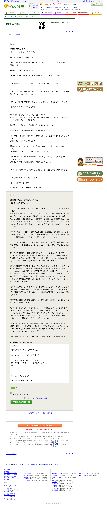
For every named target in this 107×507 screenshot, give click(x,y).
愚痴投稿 (26, 478)
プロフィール (31, 398)
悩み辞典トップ (33, 413)
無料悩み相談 (27, 473)
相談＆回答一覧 (47, 413)
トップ (43, 7)
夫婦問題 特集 (82, 475)
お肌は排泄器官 (56, 480)
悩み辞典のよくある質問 (10, 476)
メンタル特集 (72, 12)
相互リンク (7, 479)
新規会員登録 (90, 83)
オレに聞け (54, 482)
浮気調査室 (60, 12)
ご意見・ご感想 (8, 488)
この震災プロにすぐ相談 (21, 402)
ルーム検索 (35, 12)
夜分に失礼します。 (30, 17)
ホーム (6, 17)
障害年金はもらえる (57, 473)
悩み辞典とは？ (34, 5)
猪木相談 (85, 1)
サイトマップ (78, 7)
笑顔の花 (54, 483)
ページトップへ (11, 454)
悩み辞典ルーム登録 (9, 495)
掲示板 (24, 12)
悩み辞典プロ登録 (9, 491)
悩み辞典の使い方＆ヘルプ (11, 474)
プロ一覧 (13, 17)
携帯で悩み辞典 (56, 490)
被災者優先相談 (56, 486)
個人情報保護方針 (33, 464)
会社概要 (7, 464)
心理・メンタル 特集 (84, 473)
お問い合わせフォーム (10, 485)
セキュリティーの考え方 (19, 464)
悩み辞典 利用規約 (9, 477)
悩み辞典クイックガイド (96, 1)
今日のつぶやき (56, 488)
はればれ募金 (27, 477)
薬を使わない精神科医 (57, 477)
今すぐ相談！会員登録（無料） (39, 426)
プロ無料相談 (11, 12)
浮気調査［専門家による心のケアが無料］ (16, 1)
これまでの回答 (43, 398)
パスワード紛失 (68, 7)
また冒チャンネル (56, 475)
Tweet (20, 388)
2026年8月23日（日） (53, 1)
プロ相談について (35, 7)
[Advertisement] (90, 49)
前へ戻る (68, 32)
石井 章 (20, 17)
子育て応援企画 (56, 485)
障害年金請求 (84, 12)
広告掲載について (9, 498)
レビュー (96, 12)
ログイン (97, 4)
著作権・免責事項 (45, 464)
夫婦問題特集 (48, 12)
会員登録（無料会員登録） (55, 7)
